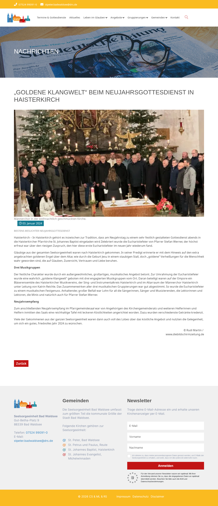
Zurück (21, 363)
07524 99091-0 (27, 4)
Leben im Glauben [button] (94, 17)
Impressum (123, 496)
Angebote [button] (116, 17)
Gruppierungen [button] (137, 17)
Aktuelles (74, 17)
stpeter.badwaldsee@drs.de (60, 4)
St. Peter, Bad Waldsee (84, 440)
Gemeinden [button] (158, 17)
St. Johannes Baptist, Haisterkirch (91, 449)
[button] (186, 17)
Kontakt (175, 17)
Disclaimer (157, 496)
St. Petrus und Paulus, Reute (87, 445)
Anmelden (165, 465)
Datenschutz (141, 496)
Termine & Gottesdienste (51, 17)
